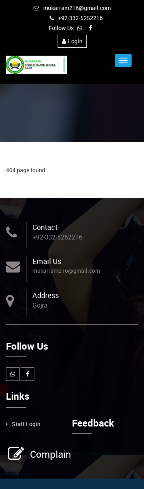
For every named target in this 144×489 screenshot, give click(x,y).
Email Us (46, 261)
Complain (50, 454)
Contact (45, 227)
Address (45, 295)
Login (75, 41)
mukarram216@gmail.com (77, 8)
